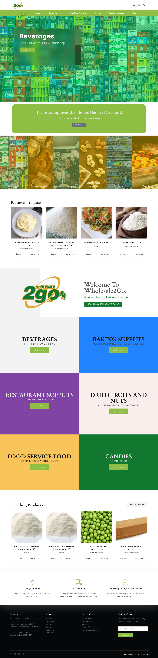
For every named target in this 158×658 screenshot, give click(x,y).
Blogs (134, 13)
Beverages (36, 13)
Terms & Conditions (90, 630)
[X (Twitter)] (15, 654)
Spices (96, 246)
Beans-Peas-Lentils (96, 553)
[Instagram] (19, 654)
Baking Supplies (55, 13)
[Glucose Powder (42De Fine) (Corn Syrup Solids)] (26, 527)
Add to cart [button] (34, 254)
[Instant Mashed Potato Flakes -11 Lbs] (26, 222)
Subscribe (125, 635)
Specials (85, 624)
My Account (50, 621)
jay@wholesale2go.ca (29, 627)
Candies (98, 13)
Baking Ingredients (26, 249)
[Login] (139, 5)
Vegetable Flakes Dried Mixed (96, 242)
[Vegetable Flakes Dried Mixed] (96, 222)
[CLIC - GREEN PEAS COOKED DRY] (96, 527)
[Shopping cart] (144, 5)
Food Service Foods (116, 13)
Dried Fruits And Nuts (78, 13)
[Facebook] (10, 654)
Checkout (49, 633)
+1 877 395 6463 (22, 618)
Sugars (26, 553)
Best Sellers (86, 621)
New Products (87, 618)
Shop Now (39, 350)
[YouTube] (23, 654)
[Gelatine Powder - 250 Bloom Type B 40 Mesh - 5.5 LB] (61, 222)
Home (23, 13)
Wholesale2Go (143, 654)
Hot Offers (50, 630)
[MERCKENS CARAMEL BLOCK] (131, 527)
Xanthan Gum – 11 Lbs (131, 242)
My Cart (49, 624)
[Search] (134, 5)
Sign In (48, 627)
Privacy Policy (87, 627)
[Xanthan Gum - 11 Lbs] (131, 222)
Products (49, 618)
